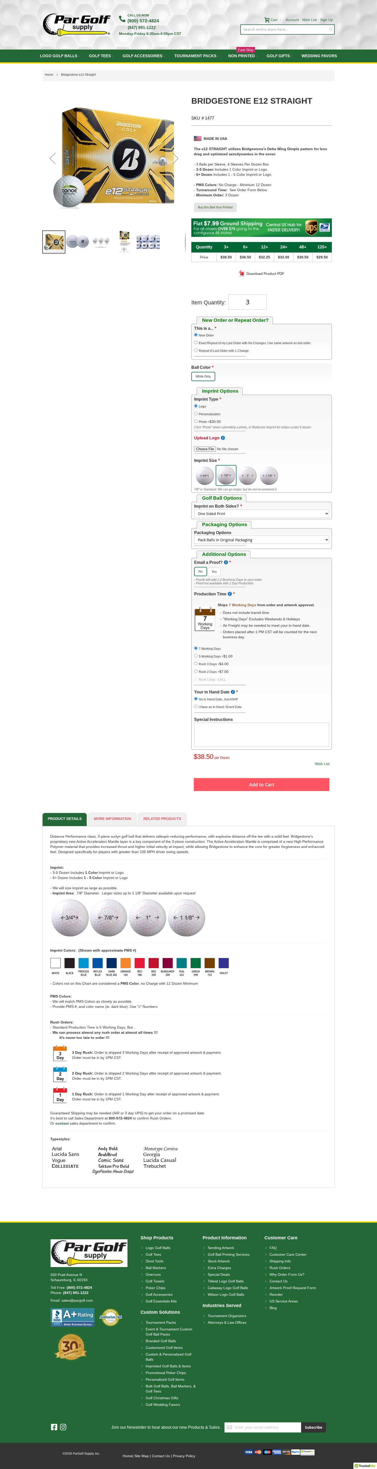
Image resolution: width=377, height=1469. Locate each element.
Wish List (309, 20)
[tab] (63, 819)
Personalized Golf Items (165, 1379)
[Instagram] (63, 1427)
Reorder (276, 1294)
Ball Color (201, 367)
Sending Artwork (221, 1248)
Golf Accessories (159, 1294)
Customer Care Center (288, 1254)
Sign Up (326, 20)
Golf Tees (153, 1254)
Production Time (210, 594)
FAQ (273, 1248)
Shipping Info (280, 1261)
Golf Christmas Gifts (162, 1398)
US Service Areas (284, 1301)
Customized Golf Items (164, 1348)
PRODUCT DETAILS (65, 819)
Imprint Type (206, 399)
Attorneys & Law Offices (227, 1322)
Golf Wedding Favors (163, 1405)
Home (127, 1456)
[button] (52, 158)
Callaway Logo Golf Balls (228, 1288)
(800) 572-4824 (143, 20)
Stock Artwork (219, 1261)
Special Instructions (213, 719)
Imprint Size (205, 460)
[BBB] (72, 1311)
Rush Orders (280, 1268)
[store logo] (76, 24)
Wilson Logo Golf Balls (226, 1294)
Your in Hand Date (212, 692)
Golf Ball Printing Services (229, 1254)
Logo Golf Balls (158, 1248)
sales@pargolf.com (77, 1300)
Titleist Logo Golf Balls (226, 1281)
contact (62, 1123)
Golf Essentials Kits (161, 1301)
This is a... (203, 328)
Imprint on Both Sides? (216, 506)
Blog (273, 1308)
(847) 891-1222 (142, 27)
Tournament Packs (161, 1322)
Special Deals (219, 1274)
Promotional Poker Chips (166, 1373)
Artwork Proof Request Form (293, 1288)
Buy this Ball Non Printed (215, 207)
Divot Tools (154, 1261)
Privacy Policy (184, 1456)
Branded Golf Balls (161, 1341)
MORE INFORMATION (112, 819)
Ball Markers (156, 1268)
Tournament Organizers (227, 1316)
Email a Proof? (208, 562)
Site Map (141, 1456)
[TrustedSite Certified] (307, 1451)
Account (292, 20)
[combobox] (287, 29)
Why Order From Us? (287, 1274)
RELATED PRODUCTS (162, 819)
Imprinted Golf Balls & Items (168, 1366)
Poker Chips (155, 1288)
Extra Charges (219, 1268)
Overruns (153, 1274)
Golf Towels (155, 1281)
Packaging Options (212, 532)
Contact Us (278, 1281)
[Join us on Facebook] (55, 1427)
